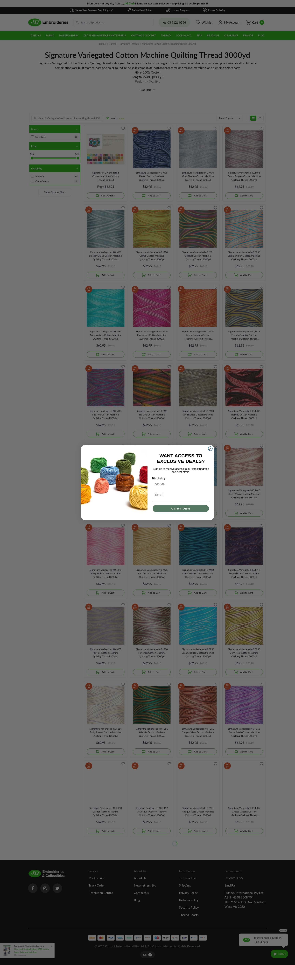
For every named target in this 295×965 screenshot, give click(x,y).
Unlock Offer (181, 508)
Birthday (159, 478)
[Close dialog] (210, 449)
